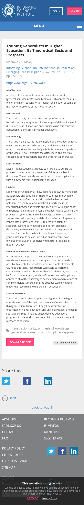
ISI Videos (51, 426)
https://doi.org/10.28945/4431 (26, 83)
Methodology (13, 137)
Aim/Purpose (13, 90)
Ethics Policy (12, 455)
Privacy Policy (13, 448)
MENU (39, 26)
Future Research (15, 294)
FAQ (5, 438)
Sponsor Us (11, 426)
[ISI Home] (21, 10)
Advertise (9, 419)
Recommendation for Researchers (25, 252)
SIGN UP (74, 11)
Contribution (13, 164)
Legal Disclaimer (15, 461)
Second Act (53, 438)
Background (13, 114)
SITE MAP (8, 467)
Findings (10, 187)
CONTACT (9, 432)
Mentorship (53, 432)
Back (12, 398)
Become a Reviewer (59, 419)
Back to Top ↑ (42, 407)
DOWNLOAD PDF (20, 342)
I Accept (32, 498)
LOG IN (56, 11)
